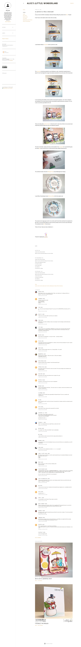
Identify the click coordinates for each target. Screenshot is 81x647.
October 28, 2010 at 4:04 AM (42, 304)
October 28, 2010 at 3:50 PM (42, 425)
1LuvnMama (40, 392)
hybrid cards (25, 16)
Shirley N (40, 379)
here (67, 14)
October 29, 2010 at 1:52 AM (42, 459)
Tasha (39, 320)
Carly (39, 406)
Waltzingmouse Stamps (27, 19)
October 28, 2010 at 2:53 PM (42, 403)
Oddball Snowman (41, 623)
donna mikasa (41, 360)
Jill (39, 327)
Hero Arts (25, 15)
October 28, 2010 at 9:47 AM (42, 370)
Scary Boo (46, 44)
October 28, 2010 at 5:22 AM (42, 324)
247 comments (40, 580)
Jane (39, 307)
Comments (6, 52)
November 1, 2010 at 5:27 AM (42, 529)
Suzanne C (40, 510)
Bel (39, 434)
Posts (5, 51)
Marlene (39, 428)
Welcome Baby (51, 196)
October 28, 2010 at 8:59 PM (42, 450)
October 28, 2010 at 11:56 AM (42, 389)
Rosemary (40, 440)
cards (24, 14)
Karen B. (40, 314)
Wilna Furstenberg (26, 21)
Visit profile (8, 21)
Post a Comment (38, 537)
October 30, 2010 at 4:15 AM (42, 500)
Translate (11, 60)
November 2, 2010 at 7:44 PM (42, 535)
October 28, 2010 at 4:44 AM (42, 311)
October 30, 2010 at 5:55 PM (42, 521)
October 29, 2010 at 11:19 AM (42, 494)
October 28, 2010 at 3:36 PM (42, 419)
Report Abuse (5, 38)
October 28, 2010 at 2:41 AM (42, 295)
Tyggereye (40, 517)
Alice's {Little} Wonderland (42, 3)
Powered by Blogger (49, 643)
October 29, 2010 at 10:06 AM (42, 488)
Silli (39, 491)
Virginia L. (40, 422)
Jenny (39, 447)
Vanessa (39, 291)
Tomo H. (39, 497)
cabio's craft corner (42, 453)
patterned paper (47, 123)
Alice (8, 10)
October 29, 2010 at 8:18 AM (42, 482)
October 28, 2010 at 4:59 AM (42, 317)
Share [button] (24, 9)
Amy (39, 485)
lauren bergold (41, 469)
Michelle (40, 524)
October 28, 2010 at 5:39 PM (42, 437)
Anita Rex (40, 373)
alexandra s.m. (41, 412)
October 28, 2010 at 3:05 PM (42, 409)
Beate (39, 462)
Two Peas (25, 18)
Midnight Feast (50, 171)
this (39, 148)
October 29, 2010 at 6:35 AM (42, 475)
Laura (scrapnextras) (42, 478)
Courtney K (40, 532)
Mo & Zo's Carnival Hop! (43, 579)
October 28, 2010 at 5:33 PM (42, 431)
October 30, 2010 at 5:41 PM (42, 514)
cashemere (40, 298)
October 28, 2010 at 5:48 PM (42, 444)
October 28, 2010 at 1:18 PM (42, 396)
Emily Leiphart (41, 503)
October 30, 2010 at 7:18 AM (42, 507)
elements (38, 71)
